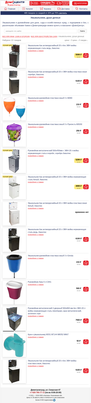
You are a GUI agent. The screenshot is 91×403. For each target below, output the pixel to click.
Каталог (29, 9)
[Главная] (15, 2)
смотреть (63, 13)
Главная (11, 9)
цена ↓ (75, 40)
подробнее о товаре (36, 51)
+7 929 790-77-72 (37, 392)
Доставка (65, 9)
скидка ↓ (84, 40)
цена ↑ (68, 40)
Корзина (47, 9)
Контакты (83, 9)
